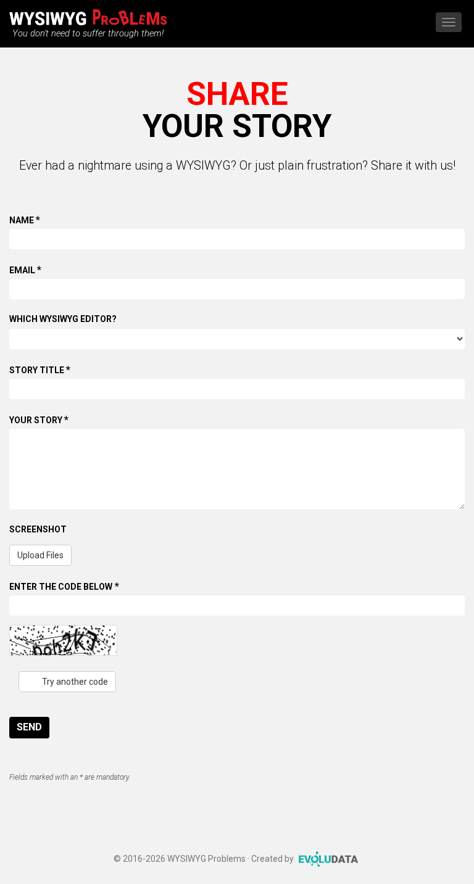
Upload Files (40, 555)
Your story (39, 419)
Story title (39, 369)
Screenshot (38, 529)
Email (25, 269)
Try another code (74, 682)
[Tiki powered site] (88, 14)
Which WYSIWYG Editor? (63, 319)
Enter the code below (64, 586)
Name (24, 219)
